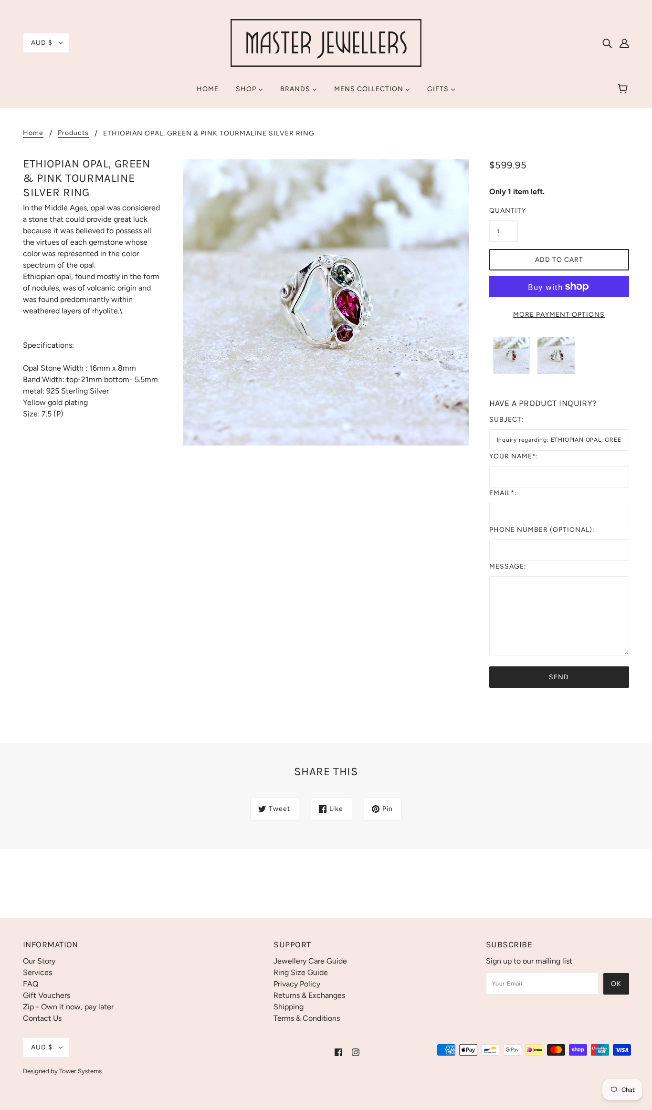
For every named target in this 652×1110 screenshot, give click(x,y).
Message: (507, 566)
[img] (607, 42)
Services (37, 972)
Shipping (288, 1006)
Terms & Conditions (306, 1018)
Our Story (39, 960)
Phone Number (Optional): (542, 530)
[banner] (326, 42)
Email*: (503, 493)
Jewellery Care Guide (310, 960)
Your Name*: (513, 456)
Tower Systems (80, 1071)
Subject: (506, 419)
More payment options (559, 315)
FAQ (30, 983)
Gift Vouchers (46, 995)
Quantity (503, 211)
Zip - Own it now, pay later (68, 1006)
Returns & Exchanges (309, 995)
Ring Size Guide (300, 972)
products (73, 133)
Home (33, 133)
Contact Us (42, 1018)
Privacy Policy (296, 983)
